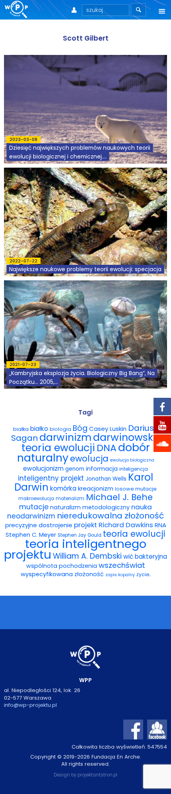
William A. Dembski (87, 556)
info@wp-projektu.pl (30, 705)
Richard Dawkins (126, 525)
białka (21, 429)
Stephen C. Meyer (31, 535)
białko (39, 428)
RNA (160, 525)
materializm (70, 498)
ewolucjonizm (43, 468)
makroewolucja (36, 498)
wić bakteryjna (145, 556)
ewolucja (89, 458)
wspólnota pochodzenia (61, 566)
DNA (107, 447)
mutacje (34, 507)
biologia (60, 429)
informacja (102, 469)
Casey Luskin (107, 428)
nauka (141, 507)
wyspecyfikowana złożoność (62, 574)
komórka (63, 488)
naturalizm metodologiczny (90, 507)
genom (74, 469)
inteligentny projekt (51, 478)
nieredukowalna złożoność (110, 515)
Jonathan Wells (106, 479)
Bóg (80, 428)
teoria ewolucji (134, 534)
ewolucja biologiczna (132, 460)
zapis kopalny (120, 575)
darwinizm (65, 437)
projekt (85, 525)
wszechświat (122, 565)
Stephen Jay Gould (79, 535)
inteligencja (133, 468)
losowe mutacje (136, 489)
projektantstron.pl (97, 775)
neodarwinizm (31, 516)
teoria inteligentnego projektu (75, 549)
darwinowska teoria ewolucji (90, 442)
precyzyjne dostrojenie (38, 525)
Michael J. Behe (119, 497)
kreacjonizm (95, 488)
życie (143, 574)
